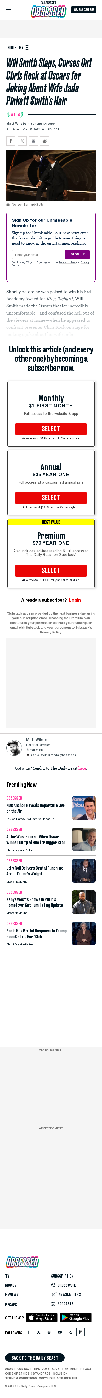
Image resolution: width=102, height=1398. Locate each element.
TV (7, 1276)
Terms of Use (67, 262)
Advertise (60, 1368)
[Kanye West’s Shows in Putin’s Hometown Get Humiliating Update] (84, 912)
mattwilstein (38, 750)
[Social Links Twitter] (39, 1333)
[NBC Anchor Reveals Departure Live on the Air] (84, 818)
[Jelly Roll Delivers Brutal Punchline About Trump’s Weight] (84, 881)
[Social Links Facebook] (28, 1333)
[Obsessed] (48, 11)
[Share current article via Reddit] (44, 141)
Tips (36, 1368)
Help (74, 1368)
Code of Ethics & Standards (27, 1373)
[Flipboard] (80, 1333)
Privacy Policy (50, 632)
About (10, 1368)
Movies (10, 1285)
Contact (24, 1368)
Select (51, 429)
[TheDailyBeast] (48, 2)
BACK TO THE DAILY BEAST (35, 1358)
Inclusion (60, 1373)
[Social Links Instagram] (49, 1333)
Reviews (12, 1295)
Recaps (11, 1305)
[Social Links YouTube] (59, 1333)
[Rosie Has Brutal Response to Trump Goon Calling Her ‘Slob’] (84, 944)
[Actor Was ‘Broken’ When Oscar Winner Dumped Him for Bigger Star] (84, 850)
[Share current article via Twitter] (22, 141)
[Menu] (12, 9)
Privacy (86, 1368)
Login (75, 600)
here (82, 768)
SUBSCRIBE (84, 10)
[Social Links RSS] (70, 1333)
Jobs (46, 1368)
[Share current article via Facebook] (10, 141)
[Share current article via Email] (33, 141)
